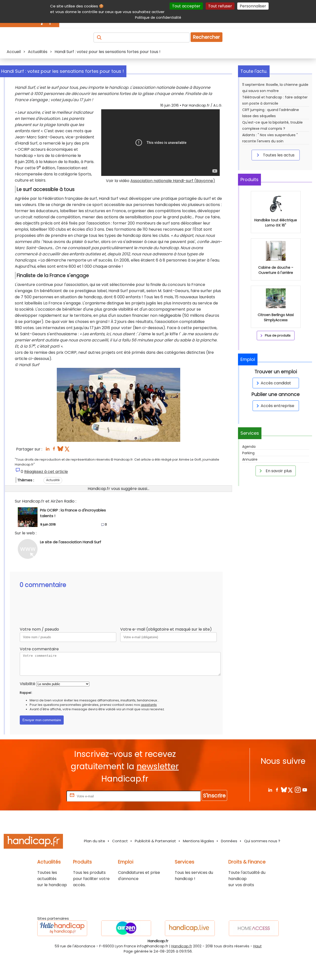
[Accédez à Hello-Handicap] (62, 928)
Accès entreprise (277, 406)
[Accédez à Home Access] (254, 928)
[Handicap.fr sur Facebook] (277, 789)
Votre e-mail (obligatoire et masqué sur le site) (166, 629)
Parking (248, 452)
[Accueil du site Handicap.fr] (33, 842)
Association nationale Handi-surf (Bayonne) (172, 181)
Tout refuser (220, 6)
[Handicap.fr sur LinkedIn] (270, 789)
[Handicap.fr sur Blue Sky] (284, 789)
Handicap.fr (181, 946)
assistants (149, 705)
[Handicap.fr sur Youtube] (304, 789)
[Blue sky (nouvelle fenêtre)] (60, 450)
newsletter (158, 766)
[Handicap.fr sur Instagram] (297, 789)
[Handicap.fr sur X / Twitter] (291, 789)
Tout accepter (186, 6)
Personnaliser (253, 6)
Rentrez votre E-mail (45, 796)
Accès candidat (276, 383)
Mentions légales (198, 841)
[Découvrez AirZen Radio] (126, 928)
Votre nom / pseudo (39, 629)
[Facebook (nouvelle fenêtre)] (54, 450)
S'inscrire (214, 795)
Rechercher (206, 37)
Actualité (52, 480)
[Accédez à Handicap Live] (190, 928)
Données (229, 841)
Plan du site (94, 841)
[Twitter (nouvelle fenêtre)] (67, 450)
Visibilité (27, 684)
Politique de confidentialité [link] (158, 17)
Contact (120, 841)
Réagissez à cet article (46, 471)
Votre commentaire (39, 649)
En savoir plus (278, 471)
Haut (257, 946)
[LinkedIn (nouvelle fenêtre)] (47, 450)
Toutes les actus (278, 155)
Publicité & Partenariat (155, 841)
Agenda (249, 446)
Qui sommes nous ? (262, 841)
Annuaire (249, 459)
